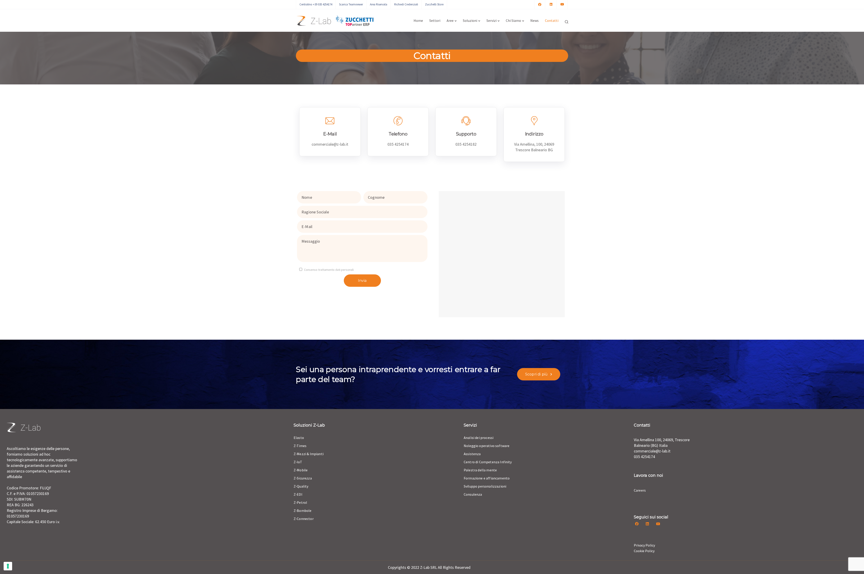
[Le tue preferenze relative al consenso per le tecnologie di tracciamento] (8, 566)
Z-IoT (298, 462)
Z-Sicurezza (303, 478)
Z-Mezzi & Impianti (309, 454)
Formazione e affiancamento (487, 478)
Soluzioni (470, 20)
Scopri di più (536, 374)
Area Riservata (378, 4)
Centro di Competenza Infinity (488, 462)
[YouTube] (562, 4)
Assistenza (472, 454)
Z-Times (300, 445)
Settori (434, 20)
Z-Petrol (300, 502)
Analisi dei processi (478, 437)
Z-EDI (298, 494)
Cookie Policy (644, 551)
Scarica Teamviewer (351, 4)
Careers (640, 490)
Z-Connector (304, 518)
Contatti (551, 20)
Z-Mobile (301, 470)
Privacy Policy (644, 545)
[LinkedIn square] (551, 4)
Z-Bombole (302, 510)
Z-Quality (301, 486)
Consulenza (473, 494)
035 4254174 (644, 456)
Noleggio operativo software (486, 445)
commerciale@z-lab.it (652, 451)
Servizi (491, 20)
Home (418, 20)
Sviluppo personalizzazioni (485, 486)
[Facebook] (539, 4)
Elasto (299, 437)
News (534, 20)
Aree (450, 20)
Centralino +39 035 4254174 (315, 4)
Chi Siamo (513, 20)
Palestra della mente (480, 470)
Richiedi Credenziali (406, 4)
